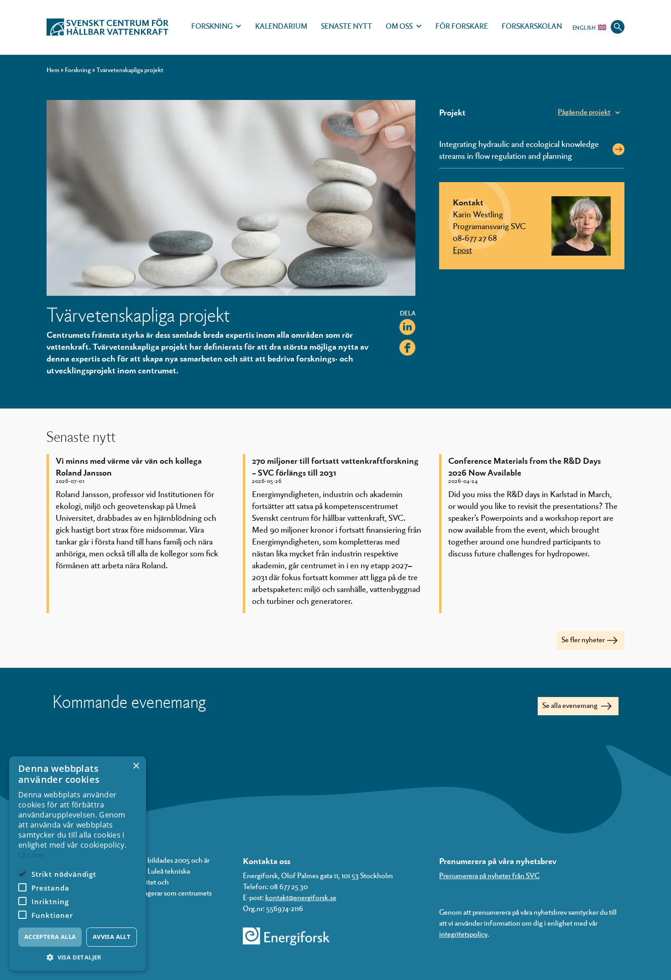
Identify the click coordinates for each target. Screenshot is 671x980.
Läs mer (32, 855)
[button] (77, 957)
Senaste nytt (346, 26)
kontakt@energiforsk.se (300, 897)
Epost (462, 249)
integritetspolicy (463, 933)
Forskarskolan (532, 26)
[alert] (77, 863)
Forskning (211, 26)
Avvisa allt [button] (112, 937)
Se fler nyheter (583, 639)
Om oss (399, 26)
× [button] (135, 766)
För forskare (461, 26)
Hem (53, 69)
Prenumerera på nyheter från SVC (489, 875)
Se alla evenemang (570, 705)
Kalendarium (281, 26)
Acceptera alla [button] (50, 937)
